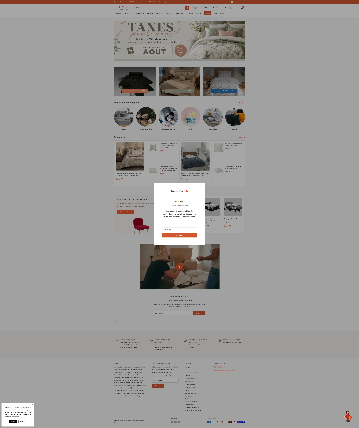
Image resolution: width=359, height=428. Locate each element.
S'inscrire (179, 235)
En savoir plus (15, 416)
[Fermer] (201, 186)
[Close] (33, 404)
